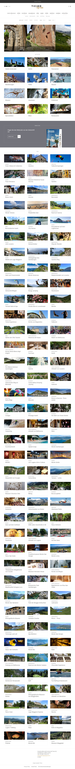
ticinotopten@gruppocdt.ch (44, 755)
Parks (37, 13)
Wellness (48, 16)
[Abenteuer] (37, 93)
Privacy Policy (27, 766)
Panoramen (24, 13)
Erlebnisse (58, 13)
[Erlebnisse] (60, 93)
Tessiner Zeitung (37, 1)
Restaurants (32, 16)
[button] (7, 38)
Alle (44, 20)
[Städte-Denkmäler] (14, 62)
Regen (31, 20)
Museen (46, 13)
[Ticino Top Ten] (37, 7)
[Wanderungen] (14, 78)
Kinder (26, 20)
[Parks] (37, 78)
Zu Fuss (36, 20)
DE (6, 6)
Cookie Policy (34, 766)
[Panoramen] (60, 62)
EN (4, 6)
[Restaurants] (60, 109)
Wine (38, 16)
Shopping (42, 16)
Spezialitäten (65, 13)
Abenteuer (52, 13)
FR (9, 6)
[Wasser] (60, 78)
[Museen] (14, 93)
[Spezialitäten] (14, 109)
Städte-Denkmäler (11, 13)
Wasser (42, 13)
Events (26, 16)
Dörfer (18, 13)
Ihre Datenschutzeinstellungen (44, 766)
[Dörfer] (37, 62)
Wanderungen (31, 13)
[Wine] (37, 109)
